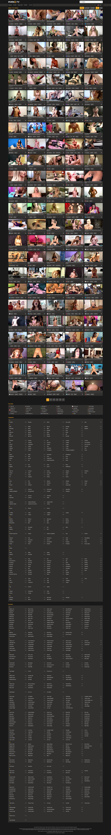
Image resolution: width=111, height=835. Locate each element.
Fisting (55, 474)
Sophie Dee (74, 792)
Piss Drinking (55, 541)
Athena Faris (93, 612)
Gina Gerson (74, 675)
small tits (95, 313)
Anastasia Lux (55, 616)
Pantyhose (17, 541)
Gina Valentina (74, 677)
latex (54, 152)
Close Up (55, 442)
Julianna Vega (93, 702)
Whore (36, 599)
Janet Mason (17, 702)
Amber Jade (36, 628)
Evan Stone (93, 664)
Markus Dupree (36, 746)
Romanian (36, 554)
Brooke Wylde (55, 636)
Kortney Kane (93, 714)
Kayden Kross (36, 714)
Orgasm (36, 533)
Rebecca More (36, 777)
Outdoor (93, 533)
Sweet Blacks (91, 408)
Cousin (74, 448)
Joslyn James (93, 698)
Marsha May (36, 749)
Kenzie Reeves (55, 721)
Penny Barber (36, 772)
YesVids (30, 88)
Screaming (17, 562)
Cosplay (74, 442)
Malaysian (17, 520)
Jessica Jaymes (55, 700)
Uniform (36, 586)
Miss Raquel (74, 749)
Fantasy (17, 472)
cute (56, 88)
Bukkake (93, 426)
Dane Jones (36, 654)
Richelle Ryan (55, 777)
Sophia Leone (74, 791)
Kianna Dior (74, 712)
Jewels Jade (55, 704)
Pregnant (74, 541)
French (74, 476)
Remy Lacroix (36, 780)
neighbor (75, 233)
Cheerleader (36, 444)
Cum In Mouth (93, 442)
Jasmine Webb (17, 707)
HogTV (30, 120)
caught (76, 249)
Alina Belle (36, 614)
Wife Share (55, 597)
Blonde (55, 434)
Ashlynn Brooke (93, 610)
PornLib (49, 104)
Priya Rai (93, 770)
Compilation (55, 450)
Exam (74, 464)
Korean (55, 508)
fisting (96, 136)
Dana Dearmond (17, 656)
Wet (36, 597)
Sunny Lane (93, 791)
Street (93, 558)
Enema (36, 466)
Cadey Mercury (17, 642)
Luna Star (93, 735)
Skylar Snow (55, 796)
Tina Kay (74, 803)
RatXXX (87, 233)
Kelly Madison (36, 725)
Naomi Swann (17, 760)
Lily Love (55, 739)
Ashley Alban (74, 626)
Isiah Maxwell (17, 692)
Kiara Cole (74, 714)
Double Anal (55, 458)
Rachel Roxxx (17, 778)
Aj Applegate (17, 614)
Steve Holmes (74, 796)
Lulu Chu (93, 732)
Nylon (74, 527)
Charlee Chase (55, 642)
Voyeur (55, 593)
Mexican (36, 519)
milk (79, 313)
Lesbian (55, 514)
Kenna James (55, 718)
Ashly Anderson (93, 609)
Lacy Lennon (17, 730)
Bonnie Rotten (17, 636)
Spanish (55, 570)
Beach (36, 428)
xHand (11, 72)
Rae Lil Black (17, 782)
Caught (17, 446)
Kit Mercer (74, 725)
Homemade (55, 489)
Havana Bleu (36, 685)
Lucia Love (74, 739)
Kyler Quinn (93, 721)
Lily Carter (55, 735)
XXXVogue (50, 23)
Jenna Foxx (36, 700)
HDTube (30, 313)
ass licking (16, 72)
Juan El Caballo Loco (93, 700)
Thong (36, 580)
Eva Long (74, 666)
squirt (75, 104)
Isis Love (36, 692)
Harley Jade (17, 687)
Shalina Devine (36, 791)
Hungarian (74, 491)
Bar (17, 430)
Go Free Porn (75, 406)
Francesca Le (55, 671)
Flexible (74, 472)
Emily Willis (36, 666)
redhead (20, 88)
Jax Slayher (36, 696)
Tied (55, 578)
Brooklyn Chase (74, 632)
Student (93, 560)
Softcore (55, 566)
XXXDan (11, 152)
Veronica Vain (55, 811)
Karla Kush (17, 714)
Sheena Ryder (36, 796)
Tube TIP (12, 406)
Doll (36, 460)
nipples (73, 217)
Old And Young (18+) (17, 533)
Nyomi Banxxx (93, 761)
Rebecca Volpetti (36, 778)
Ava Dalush (93, 622)
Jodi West (74, 702)
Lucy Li (93, 730)
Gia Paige (36, 679)
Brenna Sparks (36, 636)
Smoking (55, 564)
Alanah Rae (17, 616)
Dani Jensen (36, 656)
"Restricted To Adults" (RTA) (52, 831)
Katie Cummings (17, 721)
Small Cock (55, 560)
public (92, 136)
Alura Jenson (36, 622)
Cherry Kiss (55, 648)
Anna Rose (74, 614)
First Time (55, 472)
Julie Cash (93, 704)
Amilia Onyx (55, 610)
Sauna (17, 558)
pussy (22, 56)
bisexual (40, 72)
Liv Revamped (74, 732)
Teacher (17, 582)
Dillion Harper (93, 656)
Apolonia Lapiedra (74, 618)
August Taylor (93, 618)
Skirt (36, 568)
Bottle (74, 432)
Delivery (17, 458)
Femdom (36, 470)
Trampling (74, 580)
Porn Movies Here (45, 413)
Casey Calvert (36, 642)
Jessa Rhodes (36, 707)
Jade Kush (17, 700)
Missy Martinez (74, 751)
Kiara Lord (74, 716)
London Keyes (74, 737)
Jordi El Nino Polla (74, 707)
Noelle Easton (93, 760)
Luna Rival (93, 733)
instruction (17, 297)
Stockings (74, 568)
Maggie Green (17, 746)
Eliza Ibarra (17, 666)
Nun (55, 527)
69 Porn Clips (91, 406)
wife (58, 72)
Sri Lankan (74, 564)
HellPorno (69, 297)
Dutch (74, 460)
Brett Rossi (55, 632)
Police (74, 538)
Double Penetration (55, 460)
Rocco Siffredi (74, 778)
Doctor (36, 458)
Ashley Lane (74, 628)
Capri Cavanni (17, 648)
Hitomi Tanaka (55, 685)
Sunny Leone (93, 792)
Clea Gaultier (74, 650)
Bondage (74, 426)
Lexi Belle (36, 737)
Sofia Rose (74, 787)
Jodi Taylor (74, 700)
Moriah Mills (93, 747)
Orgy (74, 533)
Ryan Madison (93, 780)
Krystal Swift (93, 720)
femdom (57, 104)
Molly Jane (74, 755)
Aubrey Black (93, 614)
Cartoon (17, 444)
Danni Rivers (36, 658)
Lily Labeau (55, 737)
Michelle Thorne (74, 744)
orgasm (21, 23)
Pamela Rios (36, 770)
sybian (34, 23)
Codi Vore (93, 640)
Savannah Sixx (17, 798)
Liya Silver (74, 733)
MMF (55, 520)
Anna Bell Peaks (74, 609)
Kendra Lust (55, 712)
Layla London (17, 739)
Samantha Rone (17, 789)
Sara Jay (17, 792)
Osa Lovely (55, 766)
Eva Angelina (55, 666)
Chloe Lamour (74, 640)
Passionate (36, 539)
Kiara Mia (74, 718)
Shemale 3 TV (60, 413)
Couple (74, 446)
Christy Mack (74, 648)
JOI (78, 104)
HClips (30, 136)
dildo (95, 249)
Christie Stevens (74, 644)
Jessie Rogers (55, 702)
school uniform (77, 378)
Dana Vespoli (17, 658)
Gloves (55, 484)
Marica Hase (17, 753)
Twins (93, 578)
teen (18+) (16, 23)
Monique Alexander (93, 746)
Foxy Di (36, 671)
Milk (36, 522)
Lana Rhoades (17, 733)
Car (17, 442)
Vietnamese (36, 591)
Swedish (93, 564)
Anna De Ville (74, 610)
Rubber (55, 552)
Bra (74, 434)
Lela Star (36, 735)
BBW (17, 434)
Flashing (74, 470)
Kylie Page (93, 723)
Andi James (55, 618)
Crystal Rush (93, 644)
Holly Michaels (74, 685)
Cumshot (93, 446)
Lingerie (74, 512)
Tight (55, 580)
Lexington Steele (55, 730)
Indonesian (17, 497)
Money (74, 519)
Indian (17, 495)
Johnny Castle (74, 704)
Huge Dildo (74, 489)
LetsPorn (68, 23)
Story (74, 570)
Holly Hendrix (74, 683)
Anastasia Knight (55, 614)
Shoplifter (36, 560)
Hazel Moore (36, 687)
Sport (74, 558)
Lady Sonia (17, 732)
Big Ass (36, 432)
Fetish (36, 472)
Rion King (74, 777)
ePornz (27, 411)
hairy (72, 72)
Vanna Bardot (36, 809)
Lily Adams (55, 733)
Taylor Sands (17, 803)
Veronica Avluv (36, 811)
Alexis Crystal (36, 610)
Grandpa (74, 481)
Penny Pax (55, 770)
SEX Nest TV (44, 406)
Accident (17, 422)
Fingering (36, 476)
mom (57, 136)
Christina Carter (74, 646)
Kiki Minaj (74, 720)
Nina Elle (74, 760)
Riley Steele (55, 782)
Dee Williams (55, 658)
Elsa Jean (36, 664)
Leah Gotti (36, 730)
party (73, 23)
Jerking (55, 503)
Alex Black (17, 624)
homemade (36, 72)
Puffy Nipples (93, 538)
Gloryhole (55, 483)
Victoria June (74, 807)
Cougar (74, 444)
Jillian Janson (74, 698)
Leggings (55, 512)
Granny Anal (74, 484)
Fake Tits (17, 470)
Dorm (55, 456)
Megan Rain (36, 755)
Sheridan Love (55, 787)
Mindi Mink (74, 747)
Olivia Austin (17, 766)
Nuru (55, 529)
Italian (55, 497)
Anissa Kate (55, 628)
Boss (74, 430)
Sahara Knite (17, 787)
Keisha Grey (36, 723)
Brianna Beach (55, 634)
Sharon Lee (36, 794)
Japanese (17, 502)
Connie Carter (93, 642)
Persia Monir (55, 772)
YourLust (11, 394)
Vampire (17, 591)
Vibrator (17, 593)
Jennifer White (36, 704)
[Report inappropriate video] (26, 24)
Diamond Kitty (93, 654)
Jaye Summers (36, 698)
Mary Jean (36, 751)
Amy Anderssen (55, 612)
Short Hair (36, 562)
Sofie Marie (74, 789)
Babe (17, 426)
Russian (55, 554)
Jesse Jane (55, 696)
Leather (36, 514)
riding (76, 56)
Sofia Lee (55, 798)
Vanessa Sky (36, 807)
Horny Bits (28, 406)
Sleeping (36, 570)
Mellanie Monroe (55, 749)
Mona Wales (93, 744)
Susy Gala (93, 794)
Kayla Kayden (36, 716)
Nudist (36, 529)
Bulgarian (93, 428)
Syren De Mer (93, 796)
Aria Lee (74, 620)
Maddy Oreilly (17, 744)
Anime (55, 422)
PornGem (12, 88)
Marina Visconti (17, 755)
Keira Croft (36, 720)
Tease (36, 578)
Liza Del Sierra (74, 735)
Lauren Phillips (17, 737)
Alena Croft (17, 618)
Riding (36, 552)
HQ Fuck (59, 408)
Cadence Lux (17, 640)
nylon (38, 249)
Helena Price (55, 683)
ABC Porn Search (92, 411)
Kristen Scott (93, 716)
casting (34, 56)
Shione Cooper (55, 789)
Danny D (55, 654)
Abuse (63, 832)
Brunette (74, 436)
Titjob (55, 582)
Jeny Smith (36, 706)
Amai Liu (36, 626)
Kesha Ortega (55, 725)
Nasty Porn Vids (29, 408)
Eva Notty (93, 662)
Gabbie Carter (17, 675)
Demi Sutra (74, 654)
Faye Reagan (17, 671)
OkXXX (68, 120)
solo (79, 56)
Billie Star (17, 632)
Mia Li (55, 755)
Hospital (55, 491)
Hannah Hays (17, 683)
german (38, 281)
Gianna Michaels (55, 677)
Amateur (36, 422)
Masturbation (17, 522)
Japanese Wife (55, 502)
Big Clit (36, 434)
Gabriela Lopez (17, 677)
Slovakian (36, 572)
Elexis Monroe (17, 664)
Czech (93, 450)
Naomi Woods (17, 761)
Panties (17, 539)
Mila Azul (74, 746)
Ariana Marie (74, 622)
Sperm (55, 574)
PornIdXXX (69, 362)
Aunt (93, 422)
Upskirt (55, 586)
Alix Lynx (36, 620)
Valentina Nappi (17, 807)
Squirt (74, 562)
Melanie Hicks (55, 746)
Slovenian (36, 574)
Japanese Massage (36, 502)
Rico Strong (55, 780)
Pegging (36, 541)
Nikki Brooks (55, 761)
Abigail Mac (17, 610)
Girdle (36, 483)
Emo (36, 464)
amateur (38, 56)
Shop (36, 558)
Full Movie (93, 470)
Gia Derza (36, 677)
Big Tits (55, 426)
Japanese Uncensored (36, 503)
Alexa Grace (17, 628)
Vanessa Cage (17, 811)
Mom (55, 522)
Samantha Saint (17, 791)
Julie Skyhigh (93, 706)
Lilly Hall (55, 732)
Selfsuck (17, 566)
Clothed (55, 444)
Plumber (55, 543)
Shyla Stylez (55, 791)
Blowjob (55, 436)
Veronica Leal (55, 807)
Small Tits (55, 562)
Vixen (55, 591)
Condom (74, 440)
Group (93, 483)
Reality (17, 552)
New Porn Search (14, 411)
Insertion (36, 497)
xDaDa (74, 413)
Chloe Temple (74, 642)
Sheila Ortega (36, 798)
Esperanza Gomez (55, 664)
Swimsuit (93, 566)
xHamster (88, 56)
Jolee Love (74, 706)
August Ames (93, 616)
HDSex (49, 88)
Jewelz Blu (55, 706)
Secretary (17, 564)
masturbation (58, 265)
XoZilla (11, 56)
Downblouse (74, 454)
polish (56, 362)
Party (36, 538)
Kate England (17, 718)
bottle (58, 394)
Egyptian (17, 466)
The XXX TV (44, 411)
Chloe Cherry (55, 650)
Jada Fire (17, 698)
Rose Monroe (74, 782)
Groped (93, 481)
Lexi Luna (36, 739)
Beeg (68, 104)
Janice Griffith (17, 704)
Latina (36, 512)
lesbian (92, 72)
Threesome (36, 582)
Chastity (36, 440)
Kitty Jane (93, 712)
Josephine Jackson (93, 696)
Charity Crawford (55, 640)
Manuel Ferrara (17, 751)
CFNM (17, 450)
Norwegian (36, 527)
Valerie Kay (17, 809)
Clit (55, 440)
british (73, 88)
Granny (74, 483)
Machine (17, 519)
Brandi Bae (36, 632)
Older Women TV (29, 413)
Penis (36, 543)
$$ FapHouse (12, 265)
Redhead (17, 554)
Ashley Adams (74, 624)
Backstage (17, 428)
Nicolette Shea (55, 760)
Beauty (36, 430)
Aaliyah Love (17, 609)
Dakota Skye (17, 654)
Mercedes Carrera (55, 751)
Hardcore (36, 489)
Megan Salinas (55, 744)
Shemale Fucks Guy (17, 574)
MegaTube (31, 104)
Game (17, 481)
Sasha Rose (17, 796)
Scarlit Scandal (36, 787)
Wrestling (74, 597)
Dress (74, 456)
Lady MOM (75, 408)
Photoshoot (55, 538)
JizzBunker (88, 23)
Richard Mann (36, 782)
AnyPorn (30, 249)
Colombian (55, 448)
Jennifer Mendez (36, 702)
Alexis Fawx (36, 612)
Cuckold (93, 440)
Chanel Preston (36, 650)
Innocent (36, 495)
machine (38, 23)
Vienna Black (74, 809)
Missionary (55, 519)
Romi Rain (74, 780)
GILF (36, 481)
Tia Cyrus (55, 803)
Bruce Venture (74, 634)
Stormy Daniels (74, 798)
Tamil (17, 580)
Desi (17, 460)
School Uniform (17, 560)
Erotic (55, 464)
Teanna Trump (36, 803)
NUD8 (59, 406)
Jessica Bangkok (55, 698)
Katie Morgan (17, 723)
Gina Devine (55, 679)
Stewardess (74, 566)
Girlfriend (36, 484)
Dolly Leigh (93, 658)
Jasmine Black (17, 706)
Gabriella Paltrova (17, 679)
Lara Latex (17, 735)
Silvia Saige (55, 792)
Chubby (36, 446)
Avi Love (93, 628)
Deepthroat (17, 456)
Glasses (55, 481)
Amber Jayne (55, 609)
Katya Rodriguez (36, 712)
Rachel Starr (17, 780)
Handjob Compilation (17, 491)
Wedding (17, 599)
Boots (74, 428)
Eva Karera (74, 664)
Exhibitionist (74, 466)
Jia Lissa (55, 707)
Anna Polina (74, 612)
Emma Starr (55, 662)
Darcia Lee (55, 656)
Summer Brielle (93, 787)
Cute (93, 448)
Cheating (36, 442)
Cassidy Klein (36, 646)
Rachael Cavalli (17, 777)
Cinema (36, 448)
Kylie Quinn (93, 725)
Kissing (17, 508)
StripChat (87, 394)
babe (53, 265)
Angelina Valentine (55, 622)
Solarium (55, 568)
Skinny (36, 566)
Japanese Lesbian (17, 503)
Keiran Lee (36, 721)
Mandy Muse (17, 749)
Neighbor (17, 529)
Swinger (93, 568)
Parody (17, 543)
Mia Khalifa (55, 753)
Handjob (17, 489)
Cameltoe (17, 440)
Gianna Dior (55, 675)
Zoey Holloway (17, 820)
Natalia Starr (36, 760)
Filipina (36, 474)
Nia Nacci (36, 761)
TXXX (30, 56)
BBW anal (17, 436)
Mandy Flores (17, 747)
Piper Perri (74, 772)
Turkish (74, 582)
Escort (55, 466)
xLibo (90, 413)
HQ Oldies (43, 408)
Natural (17, 527)
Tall (17, 578)
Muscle (74, 522)
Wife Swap (55, 599)
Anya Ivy (74, 616)
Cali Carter (17, 644)
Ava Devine (93, 624)
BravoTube (69, 265)
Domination (55, 454)
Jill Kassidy (74, 696)
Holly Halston (55, 687)
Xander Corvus (17, 815)
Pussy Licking (93, 543)
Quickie (17, 548)
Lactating (17, 512)
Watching (17, 597)
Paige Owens (17, 770)
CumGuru (12, 413)
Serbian (17, 570)
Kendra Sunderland (55, 716)
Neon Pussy (75, 411)
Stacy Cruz (74, 794)
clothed (57, 329)
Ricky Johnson (55, 778)
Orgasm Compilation (55, 533)
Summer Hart (93, 789)
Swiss (93, 570)
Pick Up (55, 539)
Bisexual (55, 430)
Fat (17, 476)
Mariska (36, 744)
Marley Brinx (36, 747)
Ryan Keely (93, 778)
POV (73, 136)
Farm (17, 474)
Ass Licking (74, 422)
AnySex (30, 23)
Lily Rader (74, 730)
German (17, 484)
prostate (58, 23)
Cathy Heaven (36, 648)
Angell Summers (55, 624)
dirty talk (16, 362)
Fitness (55, 476)
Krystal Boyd (93, 718)
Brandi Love (36, 634)
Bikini (55, 428)
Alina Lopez (36, 616)
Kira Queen (74, 723)
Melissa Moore (55, 747)
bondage (34, 297)
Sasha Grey (17, 794)
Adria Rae (17, 612)
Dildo (36, 456)
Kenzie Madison (55, 720)
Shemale (17, 572)
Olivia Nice (36, 766)
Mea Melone (36, 753)
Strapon (74, 574)
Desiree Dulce (74, 656)
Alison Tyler (36, 618)
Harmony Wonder (36, 683)
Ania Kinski (55, 626)
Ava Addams (93, 620)
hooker (16, 88)
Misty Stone (74, 753)
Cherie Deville (55, 646)
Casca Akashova (36, 640)
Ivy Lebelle (55, 692)
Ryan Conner (93, 777)
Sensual (17, 568)
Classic (36, 450)
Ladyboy (17, 514)
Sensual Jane (36, 789)
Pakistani (17, 538)
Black (55, 432)
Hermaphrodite (36, 491)
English (100, 5)
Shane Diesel (36, 792)
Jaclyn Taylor (17, 696)
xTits (68, 152)
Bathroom (17, 432)
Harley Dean (17, 685)
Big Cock (36, 436)
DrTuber (30, 152)
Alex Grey (17, 626)
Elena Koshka (17, 662)
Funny (93, 472)
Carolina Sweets (17, 650)
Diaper (36, 454)
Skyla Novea (55, 794)
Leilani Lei (36, 733)
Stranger (74, 572)
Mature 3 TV (13, 408)
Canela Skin (17, 646)
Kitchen (36, 508)
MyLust (49, 249)
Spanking (55, 572)
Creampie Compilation (74, 450)
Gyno (93, 484)
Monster (74, 520)
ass (18, 56)
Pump (93, 539)
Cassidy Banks (36, 644)
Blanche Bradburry (17, 634)
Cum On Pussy (93, 444)
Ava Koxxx (93, 626)
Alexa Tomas (36, 609)
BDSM (77, 217)
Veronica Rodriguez (55, 809)
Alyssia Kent (36, 624)
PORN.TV (13, 2)
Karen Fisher (17, 712)
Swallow (93, 562)
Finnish (55, 470)
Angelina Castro (55, 620)
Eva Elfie (74, 662)
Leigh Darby (36, 732)
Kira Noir (74, 721)
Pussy (93, 541)
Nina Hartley (74, 761)
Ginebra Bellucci (74, 679)
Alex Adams (17, 622)
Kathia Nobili (17, 720)
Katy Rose (17, 725)
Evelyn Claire (93, 666)
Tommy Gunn (93, 803)
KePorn (49, 136)
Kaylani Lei (36, 718)
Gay (17, 483)
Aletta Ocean (17, 620)
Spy (74, 560)
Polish (74, 539)
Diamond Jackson (74, 658)
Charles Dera (55, 644)
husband (91, 281)
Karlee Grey (17, 716)
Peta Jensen (74, 770)
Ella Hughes (36, 662)
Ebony (17, 464)
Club (55, 446)
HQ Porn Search (60, 411)
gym (17, 265)
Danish (17, 454)
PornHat (11, 104)
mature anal (58, 152)
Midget (36, 520)
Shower (36, 564)
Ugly (17, 586)
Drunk (74, 458)
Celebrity (17, 448)
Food (74, 474)
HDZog (68, 56)
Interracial (55, 495)
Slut (55, 558)
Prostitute (74, 543)
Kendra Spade (55, 714)
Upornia (11, 23)
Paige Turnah (17, 772)
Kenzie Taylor (55, 723)
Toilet (74, 578)
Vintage (36, 593)
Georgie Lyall (36, 675)
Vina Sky (74, 811)
